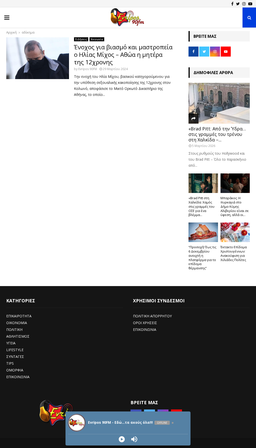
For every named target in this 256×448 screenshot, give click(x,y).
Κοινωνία (97, 39)
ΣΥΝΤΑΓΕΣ (15, 356)
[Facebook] (232, 4)
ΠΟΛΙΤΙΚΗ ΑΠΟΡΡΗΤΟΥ (152, 316)
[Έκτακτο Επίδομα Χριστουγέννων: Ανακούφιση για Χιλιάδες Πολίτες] (235, 232)
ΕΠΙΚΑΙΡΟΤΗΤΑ (19, 316)
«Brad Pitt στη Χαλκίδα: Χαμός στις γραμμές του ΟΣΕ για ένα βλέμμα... (201, 206)
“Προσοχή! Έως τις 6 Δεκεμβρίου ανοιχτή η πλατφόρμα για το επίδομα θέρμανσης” (202, 257)
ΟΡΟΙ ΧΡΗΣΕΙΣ (145, 322)
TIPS (10, 363)
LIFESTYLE (15, 349)
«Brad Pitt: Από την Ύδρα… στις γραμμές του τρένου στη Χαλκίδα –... (217, 134)
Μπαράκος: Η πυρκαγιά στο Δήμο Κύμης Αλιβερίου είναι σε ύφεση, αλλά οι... (234, 206)
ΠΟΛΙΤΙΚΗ (14, 329)
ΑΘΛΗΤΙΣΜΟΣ (18, 336)
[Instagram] (244, 4)
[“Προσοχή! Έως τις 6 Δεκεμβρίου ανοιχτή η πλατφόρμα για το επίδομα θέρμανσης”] (203, 232)
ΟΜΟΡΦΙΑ (14, 370)
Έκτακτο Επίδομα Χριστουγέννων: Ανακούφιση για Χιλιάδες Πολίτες (233, 253)
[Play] (122, 439)
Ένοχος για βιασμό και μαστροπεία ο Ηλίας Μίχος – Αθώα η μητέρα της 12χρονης (123, 54)
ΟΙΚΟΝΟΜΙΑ (16, 322)
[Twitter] (238, 4)
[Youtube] (250, 4)
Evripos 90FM (87, 69)
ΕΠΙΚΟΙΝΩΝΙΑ (18, 376)
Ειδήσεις (81, 39)
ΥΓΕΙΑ (11, 343)
